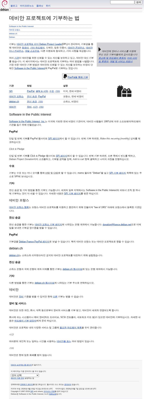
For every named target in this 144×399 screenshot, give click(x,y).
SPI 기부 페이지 (117, 173)
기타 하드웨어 (37, 47)
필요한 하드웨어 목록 (71, 327)
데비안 (12, 107)
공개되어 (67, 384)
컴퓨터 (25, 47)
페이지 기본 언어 (17, 378)
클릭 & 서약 (42, 91)
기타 (57, 91)
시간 (35, 107)
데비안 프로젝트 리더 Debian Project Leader (39, 44)
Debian (12, 37)
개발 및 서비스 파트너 (121, 61)
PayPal (30, 91)
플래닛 (39, 5)
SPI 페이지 (54, 138)
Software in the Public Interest (21, 26)
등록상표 (52, 394)
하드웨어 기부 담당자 (25, 320)
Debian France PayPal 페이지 (34, 241)
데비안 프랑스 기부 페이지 (48, 224)
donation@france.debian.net (117, 224)
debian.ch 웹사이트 (72, 269)
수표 (51, 91)
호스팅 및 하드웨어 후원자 (112, 58)
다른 (55, 296)
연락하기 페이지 (26, 384)
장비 (29, 107)
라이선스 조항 (49, 391)
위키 (48, 5)
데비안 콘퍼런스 (76, 47)
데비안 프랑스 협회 (19, 207)
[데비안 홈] (4, 6)
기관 (16, 58)
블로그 (14, 5)
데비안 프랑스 (14, 30)
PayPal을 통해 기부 (78, 77)
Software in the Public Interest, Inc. (27, 121)
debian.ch (13, 34)
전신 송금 (32, 96)
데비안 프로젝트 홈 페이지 (21, 365)
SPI (31, 391)
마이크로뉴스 (27, 5)
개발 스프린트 (32, 51)
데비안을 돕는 (64, 341)
